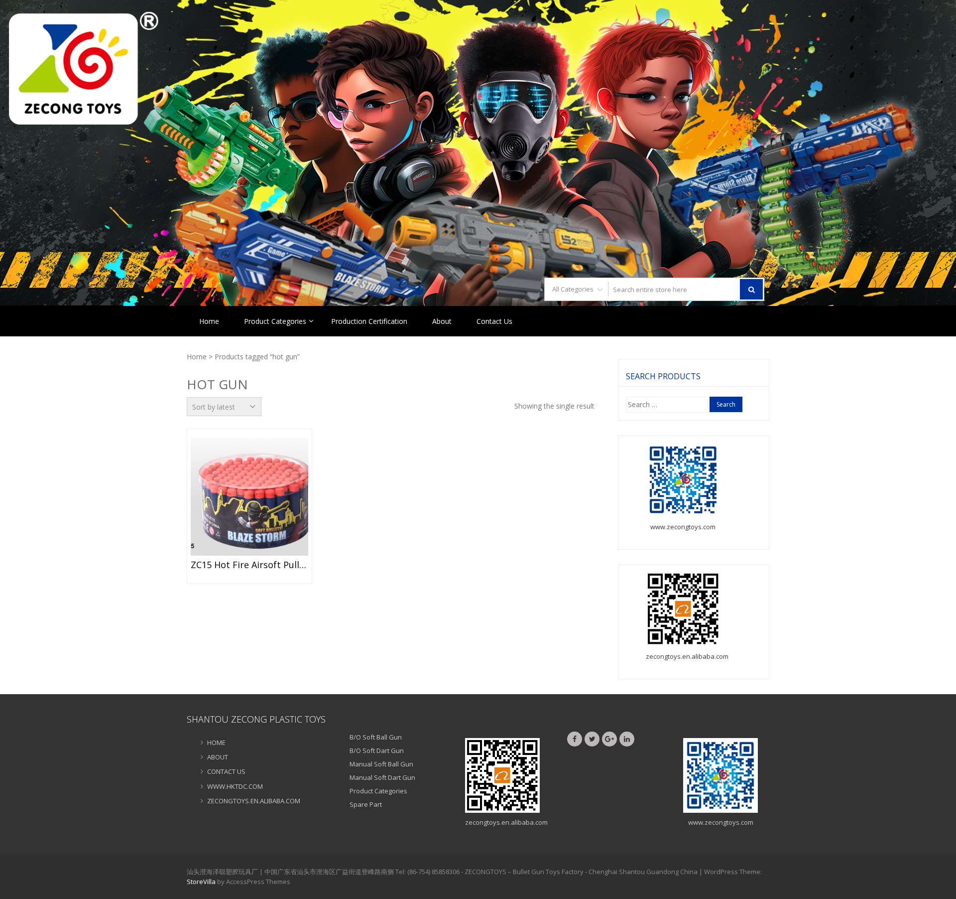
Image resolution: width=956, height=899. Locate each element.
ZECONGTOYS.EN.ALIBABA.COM (253, 800)
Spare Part (366, 804)
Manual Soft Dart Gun (382, 777)
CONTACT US (226, 771)
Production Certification (369, 321)
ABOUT (217, 756)
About (442, 321)
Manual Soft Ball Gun (381, 763)
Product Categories (275, 321)
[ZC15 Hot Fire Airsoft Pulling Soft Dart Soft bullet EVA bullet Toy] (249, 497)
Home (209, 321)
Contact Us (494, 321)
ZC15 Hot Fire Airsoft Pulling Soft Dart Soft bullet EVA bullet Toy (249, 565)
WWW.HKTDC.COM (235, 786)
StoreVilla (201, 881)
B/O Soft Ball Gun (376, 737)
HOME (216, 742)
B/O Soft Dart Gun (377, 750)
